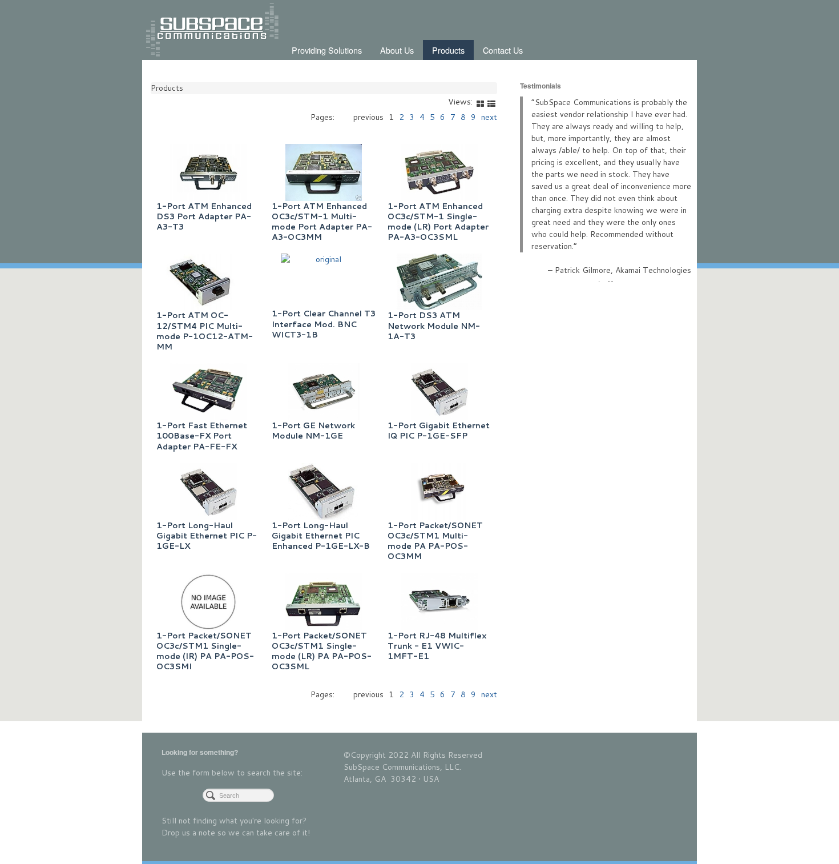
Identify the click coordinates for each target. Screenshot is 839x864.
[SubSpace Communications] (214, 31)
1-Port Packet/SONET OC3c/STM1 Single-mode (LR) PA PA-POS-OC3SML (322, 651)
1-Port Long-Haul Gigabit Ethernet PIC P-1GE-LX (206, 536)
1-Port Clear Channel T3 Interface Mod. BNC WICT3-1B (324, 324)
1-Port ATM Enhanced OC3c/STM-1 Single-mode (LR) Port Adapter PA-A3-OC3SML (438, 221)
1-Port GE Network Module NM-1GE (313, 430)
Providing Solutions (327, 50)
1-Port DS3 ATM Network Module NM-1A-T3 (434, 325)
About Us (397, 50)
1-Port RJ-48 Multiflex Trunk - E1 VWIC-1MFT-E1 (437, 646)
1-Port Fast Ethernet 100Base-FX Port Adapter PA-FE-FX (201, 436)
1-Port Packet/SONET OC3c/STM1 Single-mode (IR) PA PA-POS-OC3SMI (205, 651)
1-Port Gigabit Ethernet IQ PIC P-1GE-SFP (439, 430)
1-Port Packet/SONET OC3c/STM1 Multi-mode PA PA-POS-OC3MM (435, 541)
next (489, 694)
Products (448, 50)
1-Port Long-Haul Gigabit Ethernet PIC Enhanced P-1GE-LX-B (321, 536)
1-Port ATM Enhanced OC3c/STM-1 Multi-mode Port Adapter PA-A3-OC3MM (322, 221)
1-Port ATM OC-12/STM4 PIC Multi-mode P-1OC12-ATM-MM (204, 331)
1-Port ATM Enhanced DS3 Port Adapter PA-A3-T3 (204, 216)
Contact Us (503, 50)
